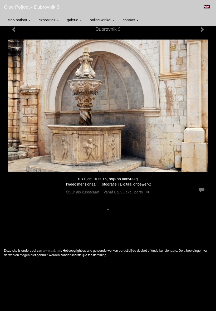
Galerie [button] (73, 19)
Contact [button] (129, 19)
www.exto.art (52, 250)
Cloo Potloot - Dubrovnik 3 (31, 6)
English (207, 6)
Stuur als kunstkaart (104, 192)
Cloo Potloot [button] (18, 19)
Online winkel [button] (101, 19)
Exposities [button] (47, 19)
